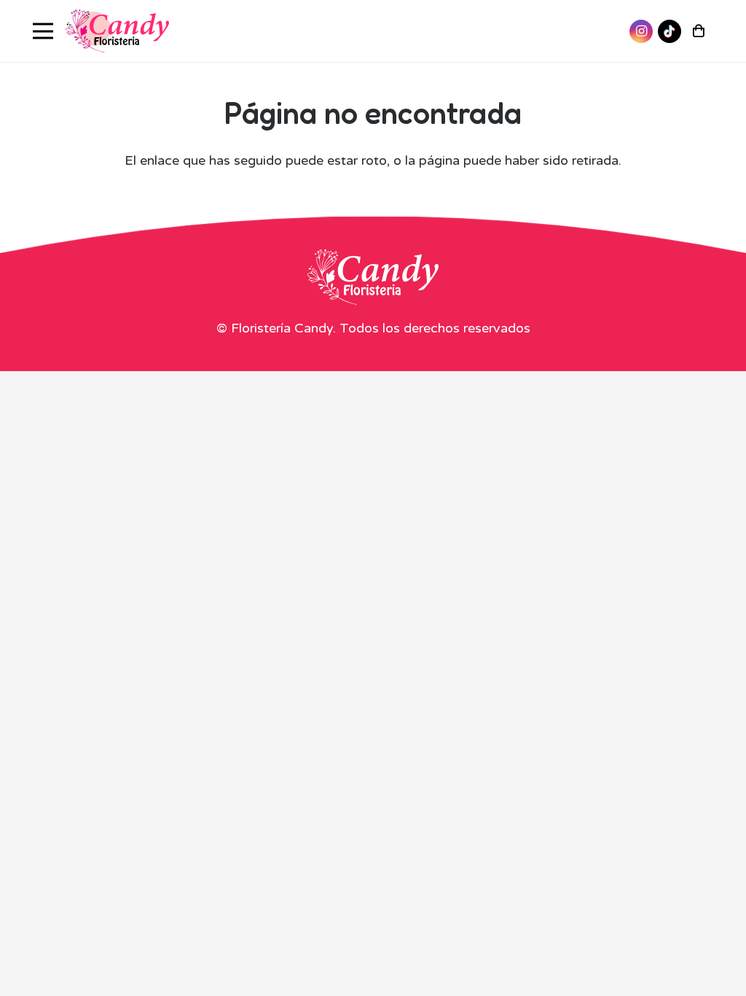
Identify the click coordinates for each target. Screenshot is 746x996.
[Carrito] (698, 31)
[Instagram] (641, 31)
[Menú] (43, 31)
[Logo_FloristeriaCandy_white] (373, 277)
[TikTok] (669, 31)
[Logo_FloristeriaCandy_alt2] (117, 31)
